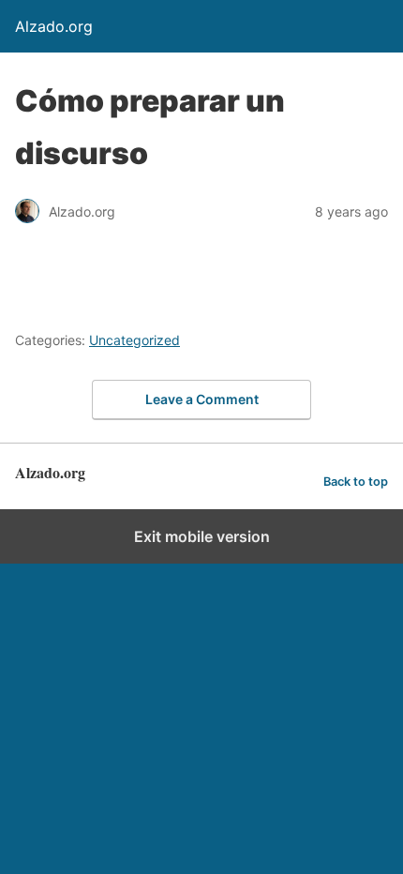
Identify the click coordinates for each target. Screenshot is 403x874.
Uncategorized (134, 340)
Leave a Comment (202, 399)
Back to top (355, 482)
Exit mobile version (202, 536)
